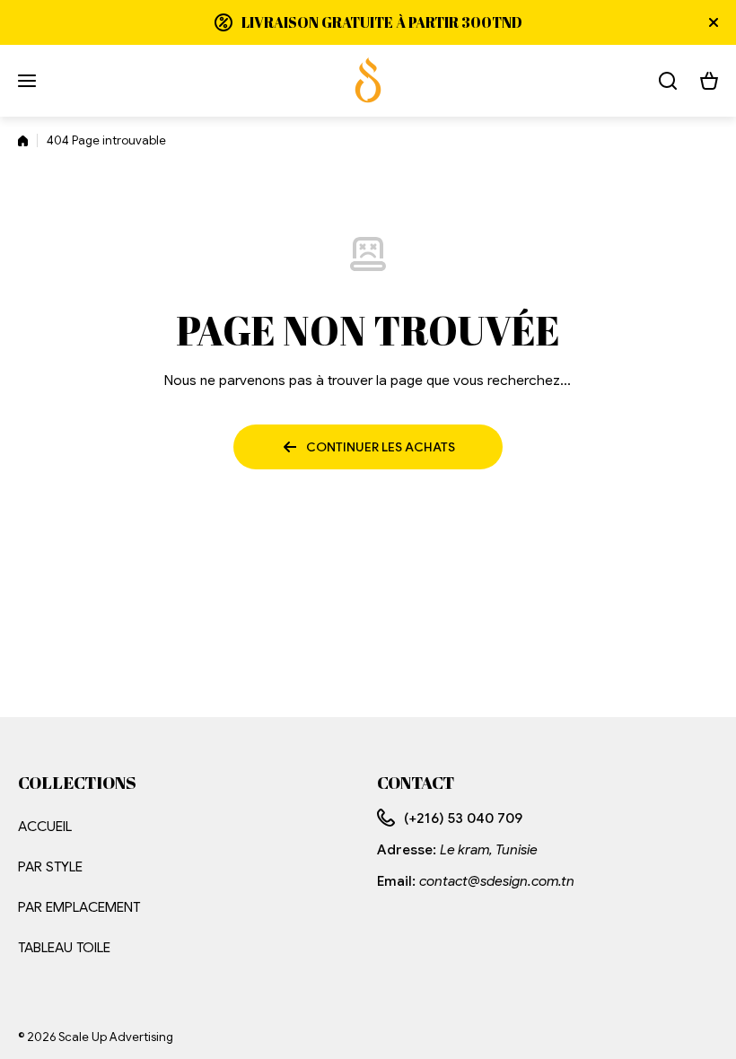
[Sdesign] (368, 81)
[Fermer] (714, 22)
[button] (709, 81)
